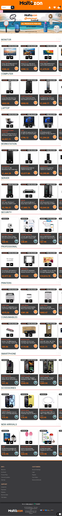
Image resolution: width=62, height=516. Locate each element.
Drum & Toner (6, 339)
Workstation (6, 166)
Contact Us (3, 487)
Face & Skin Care (26, 447)
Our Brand (3, 472)
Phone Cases (6, 410)
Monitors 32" (6, 62)
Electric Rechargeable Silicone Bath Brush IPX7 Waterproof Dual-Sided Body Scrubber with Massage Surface (28, 449)
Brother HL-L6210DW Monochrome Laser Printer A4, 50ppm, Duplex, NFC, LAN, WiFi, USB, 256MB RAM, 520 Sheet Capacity (47, 308)
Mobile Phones (6, 376)
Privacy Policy (4, 474)
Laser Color (5, 305)
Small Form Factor (26, 96)
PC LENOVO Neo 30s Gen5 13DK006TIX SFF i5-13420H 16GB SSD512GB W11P (47, 98)
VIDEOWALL (25, 269)
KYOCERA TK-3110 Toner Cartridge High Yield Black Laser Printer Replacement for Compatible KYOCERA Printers (28, 342)
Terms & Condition (5, 477)
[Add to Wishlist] (11, 57)
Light (3, 447)
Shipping (3, 492)
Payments (3, 489)
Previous (57, 39)
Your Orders (35, 477)
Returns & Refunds (36, 480)
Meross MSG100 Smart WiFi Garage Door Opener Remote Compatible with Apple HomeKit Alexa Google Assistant (48, 237)
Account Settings (36, 469)
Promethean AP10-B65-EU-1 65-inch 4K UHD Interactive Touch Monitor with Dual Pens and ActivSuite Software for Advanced (10, 271)
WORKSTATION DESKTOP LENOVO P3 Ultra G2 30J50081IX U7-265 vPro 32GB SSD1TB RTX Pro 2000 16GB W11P (29, 168)
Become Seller (4, 494)
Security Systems (7, 234)
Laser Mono (24, 305)
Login (33, 472)
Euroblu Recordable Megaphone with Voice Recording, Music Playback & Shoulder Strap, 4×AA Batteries (48, 449)
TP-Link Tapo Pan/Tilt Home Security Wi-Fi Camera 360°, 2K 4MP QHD (28, 237)
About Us (3, 469)
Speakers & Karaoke (46, 447)
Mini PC (4, 96)
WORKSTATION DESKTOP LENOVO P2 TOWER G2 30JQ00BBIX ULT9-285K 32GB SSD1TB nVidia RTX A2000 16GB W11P (47, 168)
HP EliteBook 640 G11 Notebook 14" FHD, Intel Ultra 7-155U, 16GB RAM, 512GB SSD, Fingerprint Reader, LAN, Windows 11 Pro (48, 133)
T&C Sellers (4, 497)
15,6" (22, 130)
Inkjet (42, 339)
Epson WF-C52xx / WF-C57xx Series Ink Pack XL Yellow (47, 342)
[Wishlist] (54, 7)
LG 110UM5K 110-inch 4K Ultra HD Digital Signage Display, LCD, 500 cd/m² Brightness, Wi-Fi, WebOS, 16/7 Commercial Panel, (48, 271)
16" (60, 130)
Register (34, 474)
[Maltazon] (31, 2)
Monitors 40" (44, 62)
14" (41, 130)
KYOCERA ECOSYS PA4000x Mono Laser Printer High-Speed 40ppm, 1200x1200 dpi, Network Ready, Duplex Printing (28, 308)
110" (41, 269)
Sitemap (3, 480)
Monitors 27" (25, 62)
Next (60, 39)
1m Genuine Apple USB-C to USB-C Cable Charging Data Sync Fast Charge (47, 412)
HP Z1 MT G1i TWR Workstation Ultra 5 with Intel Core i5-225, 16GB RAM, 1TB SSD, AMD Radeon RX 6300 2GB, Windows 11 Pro (9, 168)
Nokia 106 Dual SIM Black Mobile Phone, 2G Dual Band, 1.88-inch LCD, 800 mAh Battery (9, 378)
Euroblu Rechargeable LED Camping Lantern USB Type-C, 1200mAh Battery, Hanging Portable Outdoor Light (10, 449)
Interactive (5, 269)
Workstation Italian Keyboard (8, 131)
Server (4, 200)
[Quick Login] (50, 7)
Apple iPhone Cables (46, 410)
